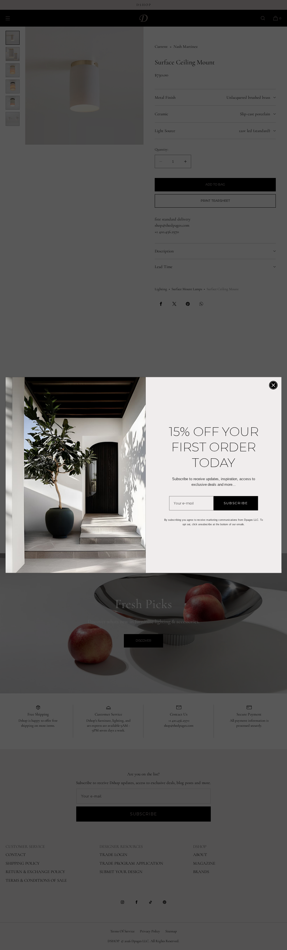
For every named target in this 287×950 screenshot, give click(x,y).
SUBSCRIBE (236, 503)
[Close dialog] (273, 385)
